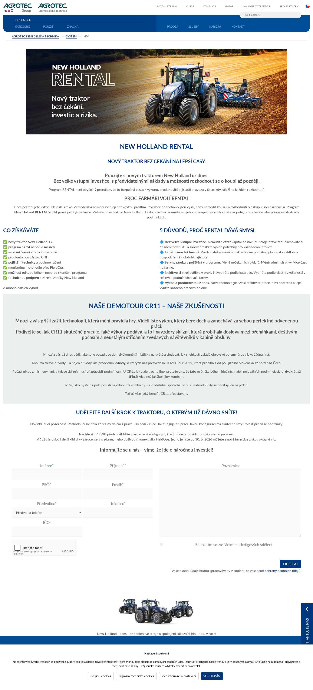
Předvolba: (46, 503)
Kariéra (215, 26)
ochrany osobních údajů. (283, 570)
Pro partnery (289, 6)
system (71, 36)
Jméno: (46, 465)
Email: (117, 484)
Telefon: (117, 503)
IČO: (47, 522)
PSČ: (46, 484)
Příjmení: (117, 465)
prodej (172, 26)
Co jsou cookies (100, 676)
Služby (193, 26)
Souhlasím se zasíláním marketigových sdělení (233, 544)
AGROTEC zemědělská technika (35, 36)
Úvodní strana (166, 6)
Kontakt (238, 26)
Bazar (229, 6)
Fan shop (209, 6)
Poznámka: (230, 465)
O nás (190, 6)
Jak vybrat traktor (256, 6)
